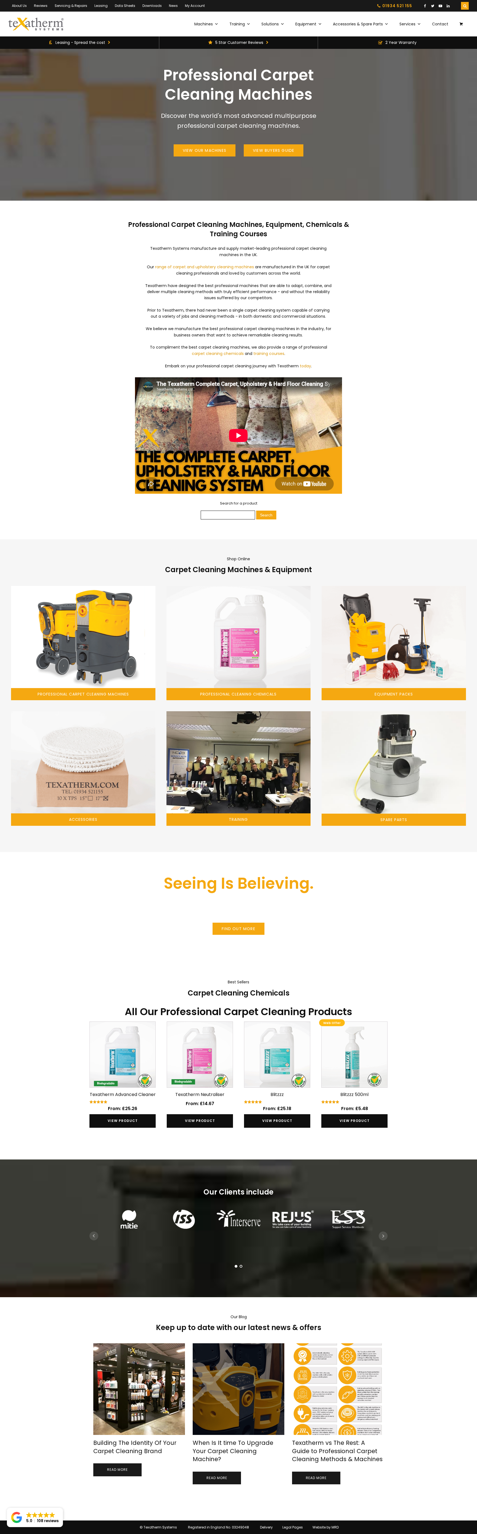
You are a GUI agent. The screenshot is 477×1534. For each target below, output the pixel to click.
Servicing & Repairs (71, 5)
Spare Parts (393, 819)
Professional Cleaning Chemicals (238, 694)
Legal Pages (292, 1527)
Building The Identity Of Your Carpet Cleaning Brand (134, 1447)
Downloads (152, 5)
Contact (440, 24)
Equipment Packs (394, 694)
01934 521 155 (397, 6)
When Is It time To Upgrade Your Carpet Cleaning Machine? (233, 1451)
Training (237, 24)
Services (407, 24)
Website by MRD (325, 1527)
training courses (268, 353)
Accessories (83, 819)
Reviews (40, 5)
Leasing (101, 5)
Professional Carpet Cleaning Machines (83, 694)
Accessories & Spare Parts (358, 24)
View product (123, 1120)
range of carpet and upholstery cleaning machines (204, 267)
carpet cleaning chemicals (218, 353)
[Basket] (461, 24)
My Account (195, 5)
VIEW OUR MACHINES (204, 150)
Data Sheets (125, 5)
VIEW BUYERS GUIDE (273, 150)
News (173, 5)
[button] (35, 1517)
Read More (117, 1469)
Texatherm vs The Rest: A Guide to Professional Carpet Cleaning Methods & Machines (337, 1451)
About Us (19, 5)
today (305, 366)
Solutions (270, 24)
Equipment (305, 24)
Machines (203, 24)
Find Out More (238, 928)
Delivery (266, 1527)
